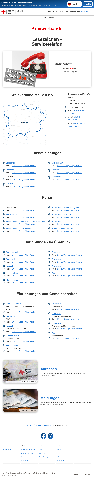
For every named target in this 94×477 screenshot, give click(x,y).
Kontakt (58, 449)
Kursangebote (11, 214)
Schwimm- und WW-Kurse (62, 228)
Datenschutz (60, 457)
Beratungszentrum (13, 252)
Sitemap (59, 453)
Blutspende (10, 162)
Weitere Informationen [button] (9, 475)
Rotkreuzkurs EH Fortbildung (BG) (20, 228)
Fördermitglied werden (28, 449)
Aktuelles (42, 453)
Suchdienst (56, 176)
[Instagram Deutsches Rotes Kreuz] (50, 436)
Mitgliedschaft (57, 162)
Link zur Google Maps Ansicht (77, 124)
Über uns (84, 12)
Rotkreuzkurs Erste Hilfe (61, 214)
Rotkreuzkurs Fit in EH (61, 221)
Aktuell (61, 12)
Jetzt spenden (7, 449)
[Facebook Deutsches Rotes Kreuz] (43, 436)
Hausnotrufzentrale (14, 266)
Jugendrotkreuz (12, 273)
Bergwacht (10, 259)
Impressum (60, 460)
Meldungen (50, 397)
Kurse (55, 12)
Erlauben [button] (87, 474)
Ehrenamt (10, 169)
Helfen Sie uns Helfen (72, 12)
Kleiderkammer (12, 280)
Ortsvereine (56, 252)
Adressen (48, 368)
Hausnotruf (10, 183)
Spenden (55, 169)
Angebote (48, 12)
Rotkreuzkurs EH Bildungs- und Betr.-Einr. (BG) (25, 221)
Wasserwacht (57, 273)
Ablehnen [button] (76, 474)
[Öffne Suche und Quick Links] (91, 11)
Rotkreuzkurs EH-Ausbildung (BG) (65, 207)
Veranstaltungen (44, 457)
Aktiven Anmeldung (27, 453)
